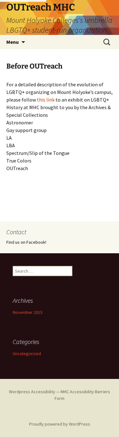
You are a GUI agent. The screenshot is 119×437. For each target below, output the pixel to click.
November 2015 (28, 312)
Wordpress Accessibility (32, 391)
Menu (12, 42)
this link (46, 99)
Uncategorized (27, 353)
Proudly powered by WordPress (59, 424)
